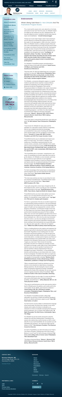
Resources (49, 11)
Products (39, 5)
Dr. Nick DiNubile (46, 23)
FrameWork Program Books (31, 25)
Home (30, 11)
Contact (52, 13)
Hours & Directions (20, 5)
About (35, 11)
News (36, 13)
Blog (41, 13)
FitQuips (31, 5)
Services (41, 11)
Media (46, 13)
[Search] (47, 2)
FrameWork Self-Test (51, 5)
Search (10, 5)
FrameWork (30, 13)
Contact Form (6, 363)
